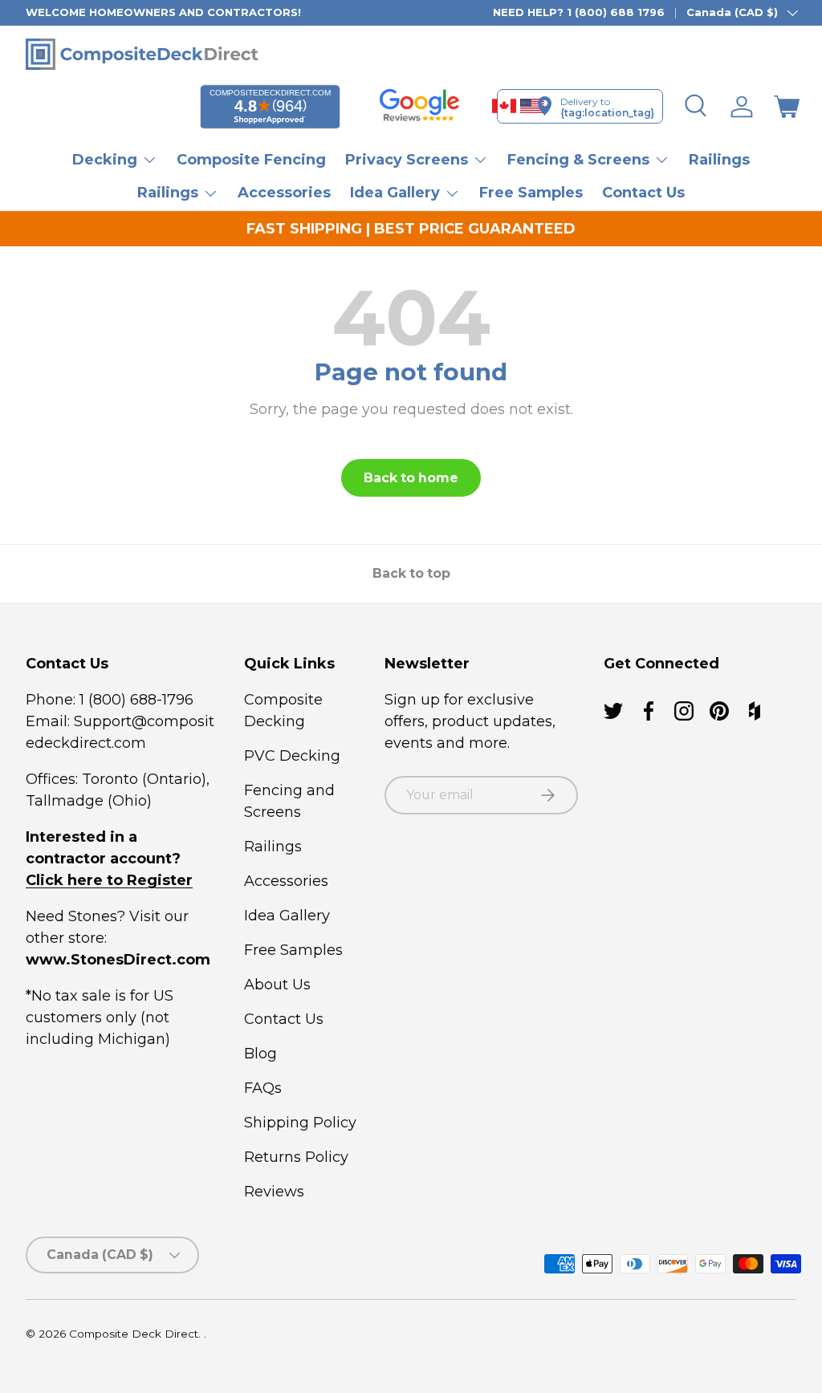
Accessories (284, 192)
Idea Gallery (287, 915)
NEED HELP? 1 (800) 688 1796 (579, 12)
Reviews (274, 1191)
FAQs (263, 1088)
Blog (260, 1053)
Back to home (411, 477)
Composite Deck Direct (133, 1333)
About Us (277, 984)
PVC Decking (292, 756)
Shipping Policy (300, 1122)
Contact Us (643, 192)
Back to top (411, 573)
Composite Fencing (251, 160)
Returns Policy (296, 1157)
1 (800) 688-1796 (134, 700)
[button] (786, 106)
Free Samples (531, 192)
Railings (719, 160)
